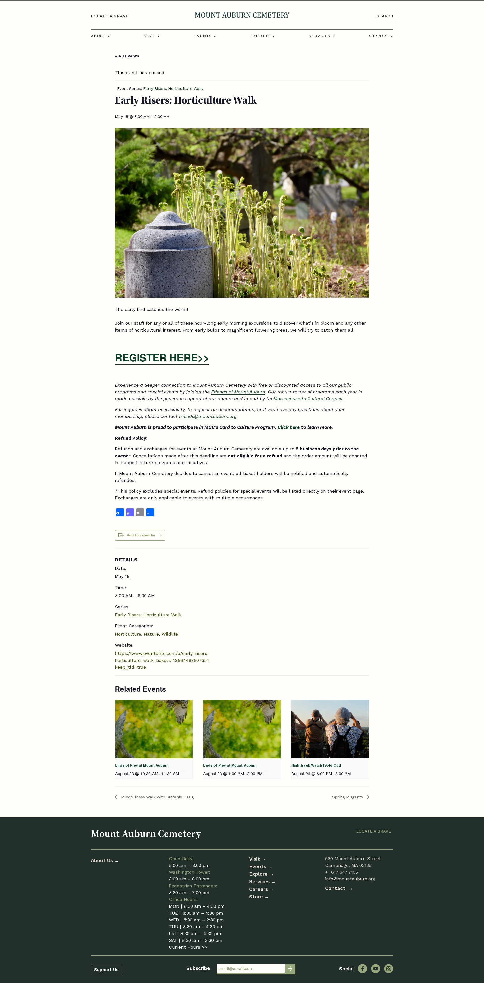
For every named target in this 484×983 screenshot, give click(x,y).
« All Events (127, 56)
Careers (258, 889)
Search (385, 16)
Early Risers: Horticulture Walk (148, 614)
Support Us (106, 969)
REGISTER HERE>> (162, 357)
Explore (258, 874)
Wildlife (170, 634)
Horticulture (128, 634)
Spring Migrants (348, 797)
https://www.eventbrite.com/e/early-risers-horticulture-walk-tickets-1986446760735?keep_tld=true (162, 660)
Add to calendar (141, 535)
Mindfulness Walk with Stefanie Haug (157, 797)
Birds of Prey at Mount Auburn (142, 765)
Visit (254, 859)
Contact (336, 888)
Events (257, 866)
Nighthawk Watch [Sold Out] (316, 765)
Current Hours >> (188, 947)
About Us (102, 860)
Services (259, 881)
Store (256, 897)
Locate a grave (110, 16)
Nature (151, 634)
